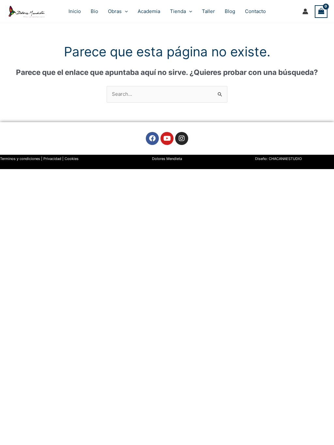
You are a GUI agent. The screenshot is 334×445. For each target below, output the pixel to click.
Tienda (178, 11)
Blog (230, 11)
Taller (208, 11)
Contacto (255, 11)
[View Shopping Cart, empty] (321, 11)
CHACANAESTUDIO (285, 158)
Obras (115, 11)
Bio (94, 11)
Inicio (74, 11)
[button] (125, 11)
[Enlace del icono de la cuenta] (305, 11)
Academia (149, 11)
